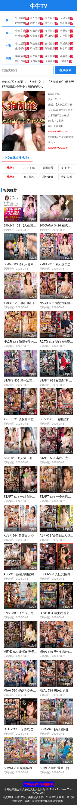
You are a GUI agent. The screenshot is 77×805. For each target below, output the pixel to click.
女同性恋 (50, 30)
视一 (8, 20)
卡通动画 (65, 30)
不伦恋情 (35, 48)
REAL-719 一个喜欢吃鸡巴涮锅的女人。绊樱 (33, 729)
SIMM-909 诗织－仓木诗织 (22, 264)
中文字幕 (20, 30)
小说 (8, 45)
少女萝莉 (35, 35)
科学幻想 (65, 48)
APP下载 (29, 168)
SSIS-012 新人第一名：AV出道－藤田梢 (30, 458)
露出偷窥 (20, 61)
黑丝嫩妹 (47, 177)
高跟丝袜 (35, 61)
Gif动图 (65, 61)
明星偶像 (65, 43)
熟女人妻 (35, 23)
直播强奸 (66, 168)
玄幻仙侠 (50, 43)
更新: (51, 99)
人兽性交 (65, 35)
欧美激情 (65, 56)
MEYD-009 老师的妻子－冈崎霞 (25, 651)
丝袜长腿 (20, 35)
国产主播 (35, 18)
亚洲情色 (20, 18)
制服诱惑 (35, 30)
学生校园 (35, 43)
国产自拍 (50, 18)
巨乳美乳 (65, 23)
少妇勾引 (66, 177)
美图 (8, 58)
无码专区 (65, 18)
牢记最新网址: (56, 126)
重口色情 (50, 35)
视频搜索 (65, 70)
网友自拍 (35, 56)
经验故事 (50, 48)
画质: (51, 120)
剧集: (51, 93)
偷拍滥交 (29, 177)
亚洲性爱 (50, 56)
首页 (20, 81)
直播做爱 (47, 168)
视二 (8, 33)
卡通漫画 (50, 61)
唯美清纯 (20, 56)
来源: (51, 104)
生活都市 (20, 48)
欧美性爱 (20, 23)
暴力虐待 (20, 43)
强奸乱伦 (50, 23)
